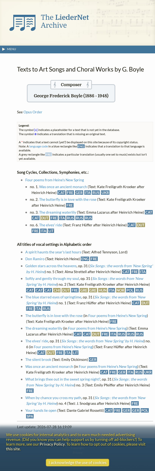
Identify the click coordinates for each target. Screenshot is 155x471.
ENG (85, 259)
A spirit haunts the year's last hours (53, 252)
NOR (120, 290)
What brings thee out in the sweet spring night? (62, 379)
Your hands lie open (41, 410)
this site (13, 448)
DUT (44, 218)
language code (38, 146)
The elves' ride (50, 225)
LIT (50, 231)
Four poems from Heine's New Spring (54, 180)
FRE (70, 192)
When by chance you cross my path (53, 397)
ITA (87, 192)
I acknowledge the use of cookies (77, 462)
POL (129, 290)
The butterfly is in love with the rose (67, 199)
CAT (61, 192)
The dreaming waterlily (57, 212)
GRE (83, 290)
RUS (95, 192)
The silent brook (38, 359)
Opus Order (32, 112)
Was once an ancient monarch (63, 187)
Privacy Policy (52, 444)
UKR (105, 192)
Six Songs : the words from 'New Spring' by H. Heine (102, 341)
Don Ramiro (35, 259)
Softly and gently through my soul (52, 278)
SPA (30, 416)
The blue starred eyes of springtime (53, 297)
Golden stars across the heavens (51, 266)
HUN (103, 290)
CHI (57, 290)
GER (79, 192)
